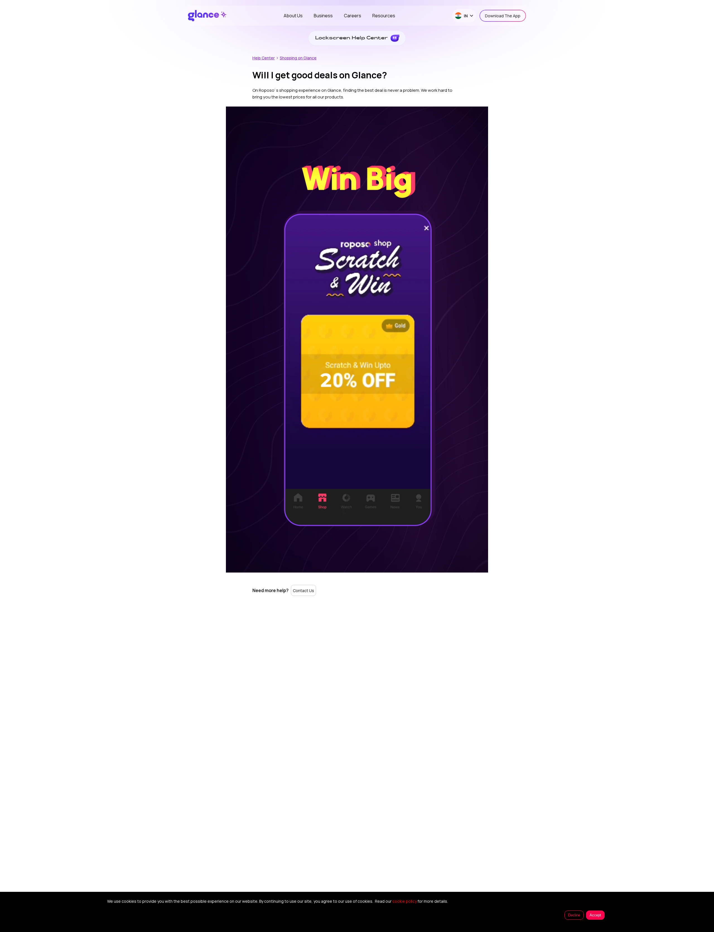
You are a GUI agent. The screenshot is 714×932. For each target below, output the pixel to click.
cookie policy (404, 901)
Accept (595, 915)
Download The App (502, 15)
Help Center (263, 58)
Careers (352, 16)
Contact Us (303, 590)
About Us (293, 16)
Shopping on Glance (298, 58)
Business (323, 16)
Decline (574, 915)
